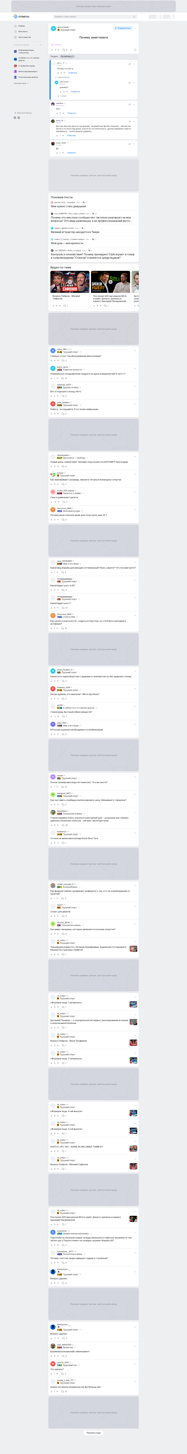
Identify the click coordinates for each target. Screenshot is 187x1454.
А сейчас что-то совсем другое (78, 708)
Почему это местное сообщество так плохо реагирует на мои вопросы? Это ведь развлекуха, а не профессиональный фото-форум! (91, 221)
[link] (69, 290)
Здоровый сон (70, 1365)
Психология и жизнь (72, 814)
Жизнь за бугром (74, 250)
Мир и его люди (71, 564)
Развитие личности (72, 370)
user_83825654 (60, 250)
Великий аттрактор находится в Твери (75, 232)
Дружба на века (68, 228)
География (71, 202)
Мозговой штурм (71, 511)
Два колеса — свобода (74, 458)
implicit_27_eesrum (61, 239)
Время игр (68, 1347)
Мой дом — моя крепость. (67, 243)
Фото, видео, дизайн (77, 214)
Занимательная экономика (76, 1234)
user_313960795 (60, 214)
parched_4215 (59, 202)
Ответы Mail (69, 617)
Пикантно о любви (72, 493)
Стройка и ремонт (78, 239)
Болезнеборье (70, 887)
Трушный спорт (68, 30)
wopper (57, 228)
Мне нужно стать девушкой (68, 206)
